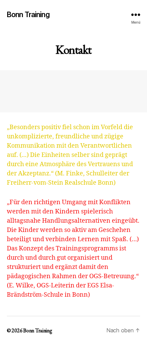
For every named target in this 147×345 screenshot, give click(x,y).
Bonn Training (28, 14)
